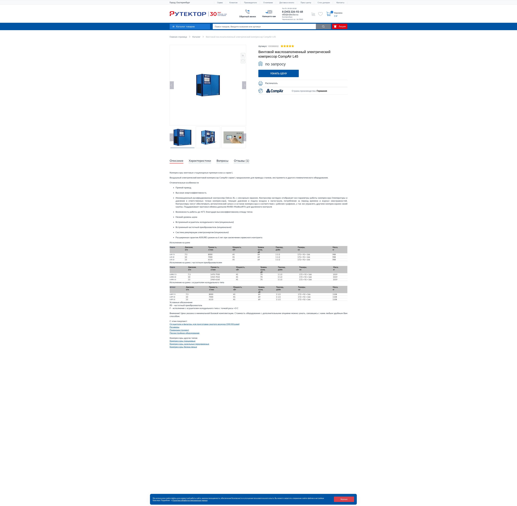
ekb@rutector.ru (290, 14)
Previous (172, 85)
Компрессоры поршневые (182, 341)
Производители (250, 3)
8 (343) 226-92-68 (292, 11)
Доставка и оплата (286, 3)
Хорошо (343, 499)
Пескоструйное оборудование (184, 333)
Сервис (220, 3)
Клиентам (233, 3)
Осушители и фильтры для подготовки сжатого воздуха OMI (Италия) (204, 324)
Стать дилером (324, 3)
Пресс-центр (306, 3)
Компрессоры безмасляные (183, 347)
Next (244, 85)
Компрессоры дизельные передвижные (189, 344)
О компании (268, 3)
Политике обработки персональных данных (190, 500)
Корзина (338, 13)
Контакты (340, 3)
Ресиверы (174, 327)
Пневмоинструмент (179, 330)
